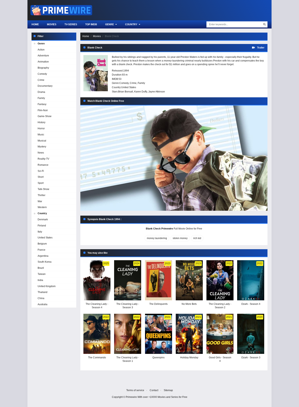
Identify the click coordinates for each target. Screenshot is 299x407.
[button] (173, 158)
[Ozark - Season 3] (250, 334)
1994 (126, 70)
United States (128, 87)
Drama (41, 92)
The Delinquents (158, 304)
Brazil (41, 268)
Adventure (43, 55)
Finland (42, 225)
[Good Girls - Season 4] (220, 334)
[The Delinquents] (158, 280)
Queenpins (158, 357)
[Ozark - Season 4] (250, 280)
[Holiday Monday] (189, 334)
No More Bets (189, 304)
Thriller (41, 195)
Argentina (43, 256)
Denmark (43, 219)
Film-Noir (43, 110)
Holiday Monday (189, 357)
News (41, 152)
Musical (42, 140)
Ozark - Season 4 (250, 304)
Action (41, 49)
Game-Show (44, 116)
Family (141, 83)
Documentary (45, 85)
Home (35, 24)
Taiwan (42, 274)
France (41, 249)
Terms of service (135, 390)
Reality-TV (43, 158)
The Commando (97, 357)
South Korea (44, 261)
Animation (43, 61)
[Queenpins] (158, 334)
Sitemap (168, 390)
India (40, 280)
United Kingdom (47, 286)
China (41, 298)
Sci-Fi (41, 171)
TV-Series (70, 24)
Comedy (124, 83)
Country (131, 24)
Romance (43, 164)
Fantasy (42, 104)
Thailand (42, 292)
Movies (51, 24)
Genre (110, 24)
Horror (41, 128)
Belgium (42, 243)
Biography (43, 67)
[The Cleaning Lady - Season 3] (127, 280)
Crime (133, 83)
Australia (42, 304)
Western (42, 207)
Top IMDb (91, 24)
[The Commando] (96, 334)
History (41, 122)
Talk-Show (43, 189)
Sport (41, 183)
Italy (40, 231)
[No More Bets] (189, 280)
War (40, 201)
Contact (154, 390)
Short (41, 177)
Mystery (42, 146)
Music (41, 134)
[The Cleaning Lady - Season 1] (127, 334)
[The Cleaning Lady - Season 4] (96, 280)
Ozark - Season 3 (250, 357)
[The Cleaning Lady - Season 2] (220, 280)
